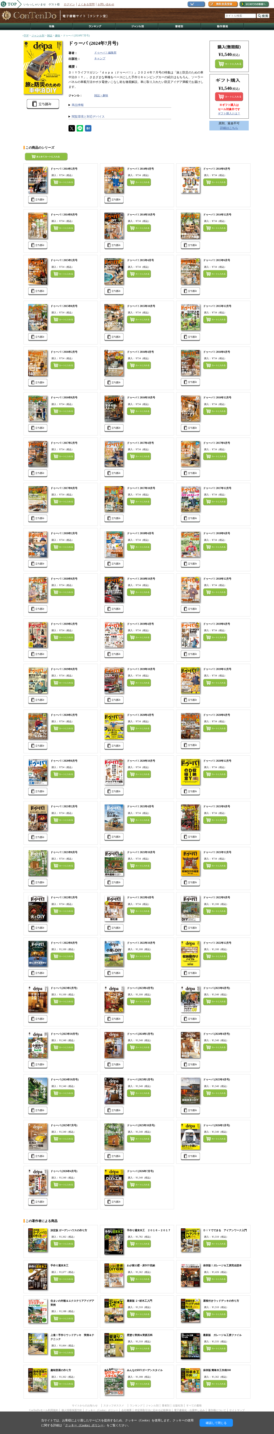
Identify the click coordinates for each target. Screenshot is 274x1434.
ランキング (94, 26)
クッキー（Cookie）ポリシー (101, 1410)
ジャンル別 (137, 26)
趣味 (57, 35)
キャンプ (99, 58)
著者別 (166, 1405)
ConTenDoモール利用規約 (43, 1410)
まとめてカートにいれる (229, 64)
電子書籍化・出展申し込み (189, 1410)
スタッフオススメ (115, 1405)
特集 (51, 26)
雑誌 (49, 35)
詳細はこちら (229, 128)
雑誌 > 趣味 (101, 95)
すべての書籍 (194, 1405)
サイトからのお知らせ (86, 1405)
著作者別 (179, 26)
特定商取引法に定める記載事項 (153, 1410)
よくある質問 (86, 4)
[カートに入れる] (229, 96)
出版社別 (178, 1405)
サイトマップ (237, 1410)
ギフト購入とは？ (229, 113)
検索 (263, 15)
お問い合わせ (106, 4)
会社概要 (126, 1410)
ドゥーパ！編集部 (105, 52)
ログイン (69, 4)
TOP (26, 35)
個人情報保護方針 (71, 1410)
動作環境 (222, 26)
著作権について (217, 1410)
